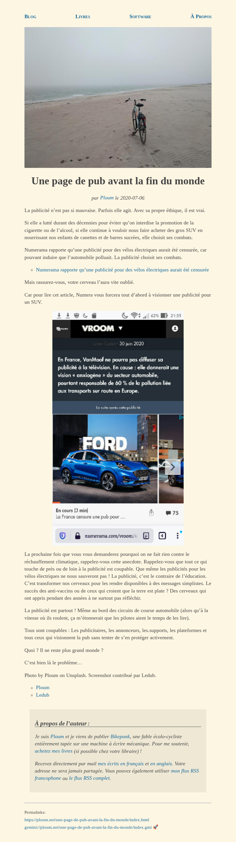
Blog (30, 16)
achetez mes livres (54, 751)
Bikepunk (120, 736)
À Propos (201, 16)
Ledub (42, 695)
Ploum (107, 198)
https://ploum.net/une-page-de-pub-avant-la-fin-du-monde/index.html (86, 819)
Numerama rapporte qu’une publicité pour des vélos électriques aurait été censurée (122, 270)
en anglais (161, 763)
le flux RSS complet (89, 778)
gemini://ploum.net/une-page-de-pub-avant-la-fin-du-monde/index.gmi (88, 827)
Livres (82, 16)
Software (140, 16)
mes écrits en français (121, 763)
